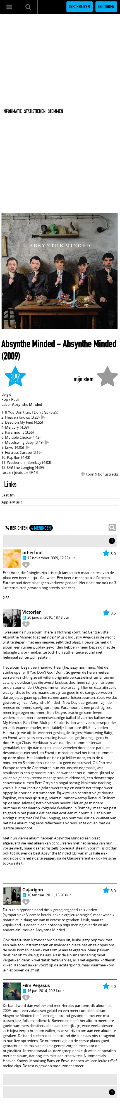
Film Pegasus (36, 985)
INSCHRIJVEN (79, 7)
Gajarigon (32, 890)
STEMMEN (55, 111)
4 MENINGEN (41, 528)
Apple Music (11, 502)
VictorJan (32, 612)
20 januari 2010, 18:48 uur (48, 617)
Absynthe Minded (28, 344)
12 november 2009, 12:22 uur (51, 557)
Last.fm (8, 495)
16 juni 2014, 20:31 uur (45, 990)
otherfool (32, 552)
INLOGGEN (106, 7)
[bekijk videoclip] (43, 417)
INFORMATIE (12, 111)
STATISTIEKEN (34, 111)
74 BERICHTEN (16, 528)
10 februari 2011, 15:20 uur (49, 894)
